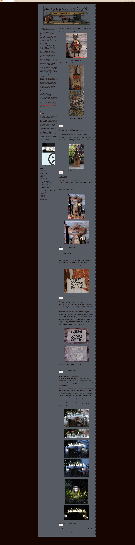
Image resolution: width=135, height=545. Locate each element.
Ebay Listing (45, 184)
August (43, 178)
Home (76, 528)
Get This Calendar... (48, 165)
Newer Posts (62, 528)
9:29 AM (69, 124)
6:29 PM (69, 247)
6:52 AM (69, 170)
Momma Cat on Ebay (76, 60)
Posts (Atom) (68, 532)
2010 (42, 195)
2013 (42, 175)
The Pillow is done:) (46, 186)
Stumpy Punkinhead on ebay (66, 189)
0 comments (73, 124)
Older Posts (91, 528)
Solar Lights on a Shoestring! (48, 190)
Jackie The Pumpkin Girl (76, 118)
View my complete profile (45, 139)
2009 (42, 196)
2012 (42, 176)
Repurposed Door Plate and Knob (49, 182)
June (43, 192)
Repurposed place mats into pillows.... (72, 302)
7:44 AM (69, 523)
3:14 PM (69, 370)
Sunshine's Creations (44, 170)
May (43, 193)
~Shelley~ (44, 113)
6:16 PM (69, 296)
